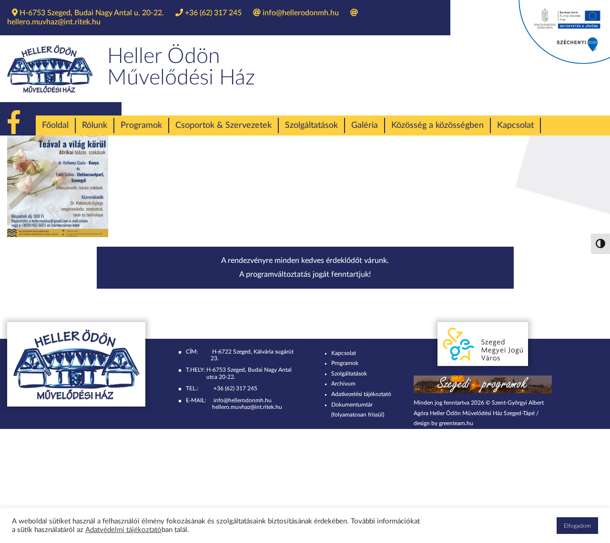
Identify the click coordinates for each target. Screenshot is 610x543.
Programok (141, 125)
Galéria (364, 125)
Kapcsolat (515, 125)
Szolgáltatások (311, 125)
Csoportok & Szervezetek (223, 125)
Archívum (343, 383)
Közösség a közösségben (437, 125)
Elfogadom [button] (577, 526)
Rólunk (94, 125)
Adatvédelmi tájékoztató (123, 529)
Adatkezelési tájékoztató (361, 394)
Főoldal (55, 125)
